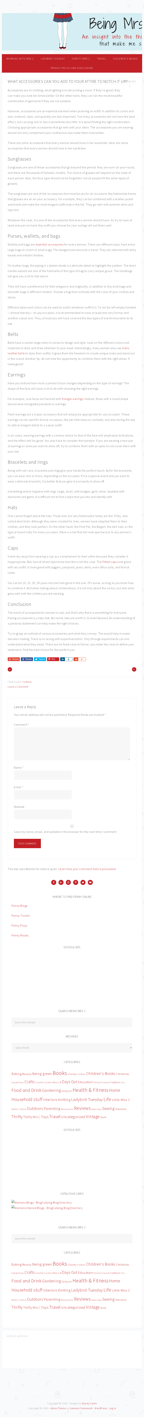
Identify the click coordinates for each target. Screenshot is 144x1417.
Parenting (52, 1108)
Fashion (27, 681)
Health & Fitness (91, 1090)
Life (107, 1099)
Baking (16, 1074)
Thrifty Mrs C (31, 1117)
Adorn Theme (58, 1408)
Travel (55, 1116)
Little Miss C (121, 1099)
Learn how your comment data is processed (87, 869)
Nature (23, 1109)
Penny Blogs (19, 906)
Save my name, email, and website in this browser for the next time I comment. (65, 832)
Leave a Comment (18, 686)
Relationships (67, 1109)
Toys (45, 1116)
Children (81, 1074)
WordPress (100, 1408)
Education (85, 1082)
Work (103, 1117)
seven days (97, 1109)
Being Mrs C (72, 31)
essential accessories (50, 244)
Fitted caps (109, 562)
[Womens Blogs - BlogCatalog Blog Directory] (41, 1202)
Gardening (51, 1090)
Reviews (82, 1108)
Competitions (17, 1082)
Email (18, 787)
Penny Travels (20, 915)
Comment (21, 724)
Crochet (39, 1082)
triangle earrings (72, 399)
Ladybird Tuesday (87, 1099)
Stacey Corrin (89, 1403)
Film (123, 1082)
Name (19, 767)
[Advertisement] (39, 977)
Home (114, 1090)
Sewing (108, 1108)
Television (121, 1109)
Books (60, 1073)
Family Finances (102, 1082)
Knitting (64, 1099)
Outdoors (35, 1108)
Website (19, 807)
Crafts (30, 1081)
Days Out (69, 1081)
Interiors (50, 1099)
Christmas (122, 1074)
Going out (67, 1091)
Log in (112, 1408)
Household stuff (27, 1099)
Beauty (27, 1074)
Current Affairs (51, 1082)
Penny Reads (19, 935)
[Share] (62, 659)
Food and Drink (26, 1090)
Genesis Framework (81, 1408)
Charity (72, 1074)
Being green (42, 1073)
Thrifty (17, 1116)
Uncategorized (73, 1116)
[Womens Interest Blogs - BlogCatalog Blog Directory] (46, 1208)
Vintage (93, 1116)
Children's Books (100, 1073)
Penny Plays (19, 925)
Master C (15, 1109)
